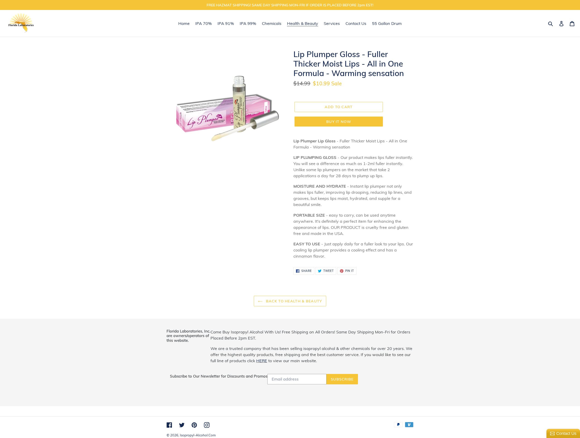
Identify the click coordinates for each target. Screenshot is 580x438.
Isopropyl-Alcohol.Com (198, 435)
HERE (261, 360)
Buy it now (338, 121)
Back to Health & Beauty (293, 301)
